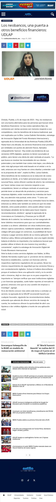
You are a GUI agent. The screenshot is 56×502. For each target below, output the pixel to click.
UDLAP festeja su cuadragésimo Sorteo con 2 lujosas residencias (30, 438)
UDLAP (51, 324)
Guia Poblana (48, 495)
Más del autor (38, 362)
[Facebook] (4, 45)
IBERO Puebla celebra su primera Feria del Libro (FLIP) (31, 420)
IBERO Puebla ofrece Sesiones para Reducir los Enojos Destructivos (31, 394)
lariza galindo (32, 324)
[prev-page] (26, 455)
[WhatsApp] (21, 45)
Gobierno (30, 495)
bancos (13, 324)
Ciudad (38, 495)
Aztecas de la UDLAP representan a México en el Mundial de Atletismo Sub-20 (33, 385)
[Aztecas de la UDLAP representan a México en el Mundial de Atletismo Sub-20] (6, 387)
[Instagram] (22, 481)
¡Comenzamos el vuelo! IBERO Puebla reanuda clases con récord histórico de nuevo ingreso (32, 447)
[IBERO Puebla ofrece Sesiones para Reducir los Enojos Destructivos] (6, 396)
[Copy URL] (33, 45)
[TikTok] (28, 481)
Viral (40, 498)
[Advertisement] (28, 317)
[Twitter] (10, 45)
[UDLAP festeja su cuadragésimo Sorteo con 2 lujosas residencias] (6, 439)
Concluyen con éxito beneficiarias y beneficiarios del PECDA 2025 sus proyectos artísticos (33, 412)
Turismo (25, 498)
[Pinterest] (15, 45)
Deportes (17, 498)
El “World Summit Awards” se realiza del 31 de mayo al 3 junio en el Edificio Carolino (42, 349)
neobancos (42, 324)
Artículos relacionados (21, 362)
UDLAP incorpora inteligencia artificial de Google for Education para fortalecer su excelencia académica (30, 403)
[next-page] (29, 455)
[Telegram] (27, 45)
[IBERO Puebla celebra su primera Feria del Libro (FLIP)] (6, 422)
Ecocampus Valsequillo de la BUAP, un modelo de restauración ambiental (14, 348)
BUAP (9, 495)
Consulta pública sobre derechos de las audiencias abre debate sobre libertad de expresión (31, 368)
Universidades (7, 21)
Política (33, 498)
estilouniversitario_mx (12, 38)
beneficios (21, 324)
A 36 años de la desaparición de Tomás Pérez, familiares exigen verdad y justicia (32, 429)
